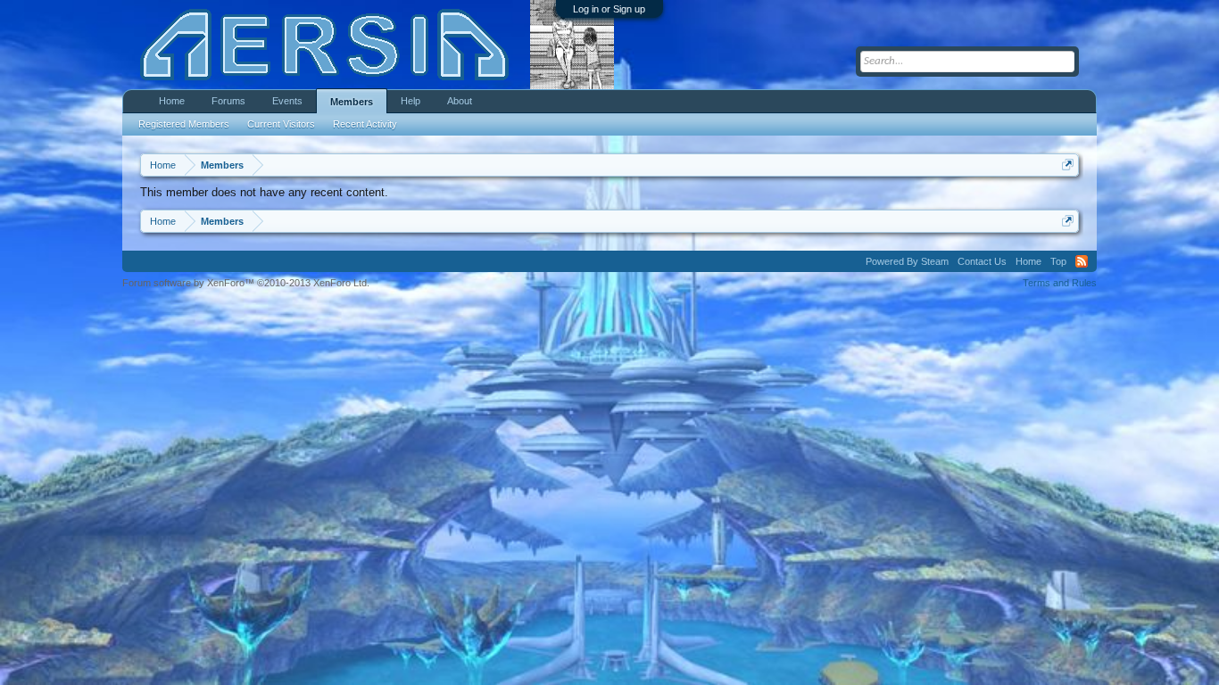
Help (410, 100)
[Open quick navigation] (1068, 164)
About (459, 100)
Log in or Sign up (609, 9)
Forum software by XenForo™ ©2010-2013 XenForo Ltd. (245, 282)
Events (287, 100)
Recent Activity (365, 124)
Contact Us (982, 261)
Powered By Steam (907, 261)
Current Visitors (281, 124)
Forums (228, 100)
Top (1058, 261)
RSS (1081, 261)
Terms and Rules (1060, 282)
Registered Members (183, 124)
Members (351, 101)
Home (172, 100)
